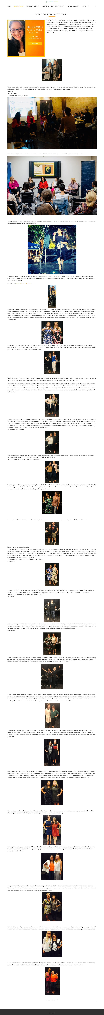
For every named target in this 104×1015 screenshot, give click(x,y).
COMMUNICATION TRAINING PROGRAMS (53, 6)
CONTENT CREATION (72, 6)
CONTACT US (85, 6)
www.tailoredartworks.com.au (24, 284)
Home (9, 6)
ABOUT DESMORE (18, 6)
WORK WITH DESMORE (33, 6)
